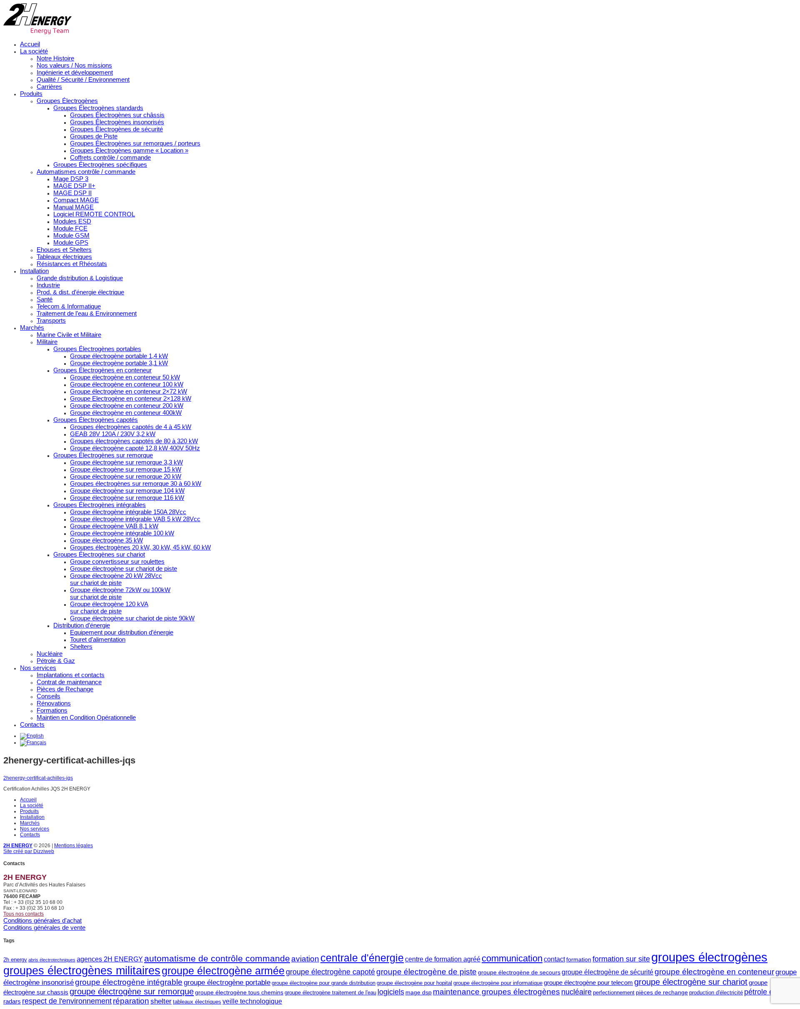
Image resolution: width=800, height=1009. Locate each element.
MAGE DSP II (72, 192)
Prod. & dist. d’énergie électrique (80, 292)
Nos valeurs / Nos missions (74, 65)
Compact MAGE (76, 199)
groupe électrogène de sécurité (607, 972)
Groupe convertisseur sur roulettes (117, 561)
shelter (161, 1001)
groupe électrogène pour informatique (497, 983)
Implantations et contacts (71, 674)
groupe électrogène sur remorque (132, 991)
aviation (305, 958)
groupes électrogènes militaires (81, 970)
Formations (52, 710)
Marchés (32, 327)
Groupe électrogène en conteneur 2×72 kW (128, 391)
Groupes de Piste (94, 136)
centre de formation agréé (442, 959)
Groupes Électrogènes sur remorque (103, 455)
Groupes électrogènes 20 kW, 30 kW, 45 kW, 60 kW (140, 547)
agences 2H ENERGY (110, 959)
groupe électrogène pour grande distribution (323, 983)
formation (578, 959)
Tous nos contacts (23, 914)
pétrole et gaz (767, 992)
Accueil (30, 44)
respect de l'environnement (67, 1001)
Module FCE (70, 228)
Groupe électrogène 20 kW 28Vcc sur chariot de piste (116, 579)
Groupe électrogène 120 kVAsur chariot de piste (109, 607)
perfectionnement (614, 992)
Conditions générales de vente (44, 927)
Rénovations (54, 703)
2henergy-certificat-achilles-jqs (38, 778)
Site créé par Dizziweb (28, 851)
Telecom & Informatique (69, 306)
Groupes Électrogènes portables (97, 348)
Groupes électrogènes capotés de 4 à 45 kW (130, 426)
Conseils (48, 696)
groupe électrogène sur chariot (691, 981)
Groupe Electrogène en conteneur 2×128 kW (130, 398)
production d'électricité (716, 992)
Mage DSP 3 (70, 178)
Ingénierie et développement (75, 72)
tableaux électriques (197, 1002)
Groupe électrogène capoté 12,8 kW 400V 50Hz (135, 448)
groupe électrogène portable (227, 982)
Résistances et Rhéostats (72, 263)
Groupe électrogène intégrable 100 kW (122, 533)
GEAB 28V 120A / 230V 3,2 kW (112, 433)
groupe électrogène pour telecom (588, 982)
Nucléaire (49, 653)
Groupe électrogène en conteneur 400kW (126, 412)
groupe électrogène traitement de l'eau (330, 992)
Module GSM (71, 235)
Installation (34, 270)
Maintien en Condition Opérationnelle (86, 717)
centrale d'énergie (362, 958)
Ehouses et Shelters (64, 249)
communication (512, 958)
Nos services (38, 667)
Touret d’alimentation (97, 639)
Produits (31, 93)
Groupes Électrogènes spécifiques (100, 164)
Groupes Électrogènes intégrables (99, 504)
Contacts (32, 724)
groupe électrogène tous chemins (239, 992)
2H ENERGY (17, 845)
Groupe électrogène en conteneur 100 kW (126, 384)
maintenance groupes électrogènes (496, 991)
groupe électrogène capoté (330, 972)
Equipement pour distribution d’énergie (121, 632)
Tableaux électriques (64, 256)
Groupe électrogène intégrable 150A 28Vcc (128, 511)
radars (12, 1001)
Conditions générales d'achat (42, 920)
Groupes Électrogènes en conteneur (102, 370)
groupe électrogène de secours (519, 972)
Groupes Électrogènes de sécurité (116, 129)
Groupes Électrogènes (67, 100)
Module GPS (70, 242)
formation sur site (621, 959)
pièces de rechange (662, 992)
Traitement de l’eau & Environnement (87, 313)
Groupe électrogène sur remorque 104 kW (127, 490)
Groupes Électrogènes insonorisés (117, 121)
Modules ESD (72, 221)
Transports (51, 320)
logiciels (391, 992)
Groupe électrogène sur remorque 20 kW (125, 476)
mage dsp (418, 992)
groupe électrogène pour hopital (414, 983)
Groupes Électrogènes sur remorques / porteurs (135, 143)
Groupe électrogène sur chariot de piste (123, 568)
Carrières (49, 86)
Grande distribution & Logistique (80, 277)
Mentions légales (73, 845)
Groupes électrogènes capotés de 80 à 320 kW (134, 440)
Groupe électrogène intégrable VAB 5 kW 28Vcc (135, 518)
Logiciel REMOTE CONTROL (94, 214)
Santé (44, 299)
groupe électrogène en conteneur (714, 971)
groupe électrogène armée (223, 970)
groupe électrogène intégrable (128, 982)
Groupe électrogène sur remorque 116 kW (127, 497)
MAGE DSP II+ (74, 185)
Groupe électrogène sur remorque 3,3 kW (126, 462)
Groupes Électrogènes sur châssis (117, 114)
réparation (131, 1000)
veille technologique (252, 1001)
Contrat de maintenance (69, 681)
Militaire (47, 341)
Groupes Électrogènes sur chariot (99, 554)
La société (34, 51)
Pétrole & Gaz (56, 660)
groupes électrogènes (709, 957)
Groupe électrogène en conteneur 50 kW (125, 377)
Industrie (48, 285)
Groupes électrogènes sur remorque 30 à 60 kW (135, 483)
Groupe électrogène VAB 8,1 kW (114, 526)
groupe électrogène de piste (426, 971)
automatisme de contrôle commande (217, 958)
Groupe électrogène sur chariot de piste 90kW (132, 618)
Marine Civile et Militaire (69, 334)
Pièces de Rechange (65, 689)
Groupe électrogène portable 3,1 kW (119, 362)
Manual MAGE (73, 207)
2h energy (15, 959)
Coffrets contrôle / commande (110, 157)
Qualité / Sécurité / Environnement (83, 79)
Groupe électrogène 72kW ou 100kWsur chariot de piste (120, 593)
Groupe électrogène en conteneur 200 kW (126, 405)
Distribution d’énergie (81, 625)
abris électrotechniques (51, 959)
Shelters (81, 646)
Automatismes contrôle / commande (86, 171)
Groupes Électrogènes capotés (95, 419)
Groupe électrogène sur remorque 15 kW (125, 469)
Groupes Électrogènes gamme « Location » (129, 150)
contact (554, 959)
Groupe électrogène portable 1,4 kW (119, 355)
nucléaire (576, 992)
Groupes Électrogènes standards (98, 107)
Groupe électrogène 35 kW (106, 540)
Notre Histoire (55, 58)
